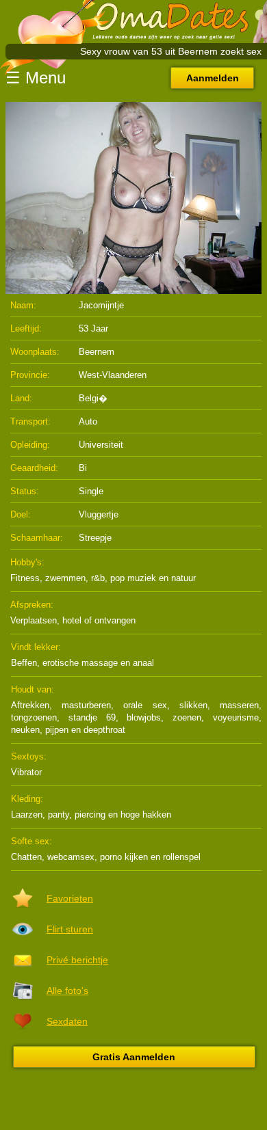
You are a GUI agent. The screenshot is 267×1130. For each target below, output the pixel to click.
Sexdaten (67, 1021)
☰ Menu (35, 77)
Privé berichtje (77, 959)
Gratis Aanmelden (133, 1056)
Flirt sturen (70, 929)
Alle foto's (67, 990)
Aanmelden (212, 77)
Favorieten (70, 898)
